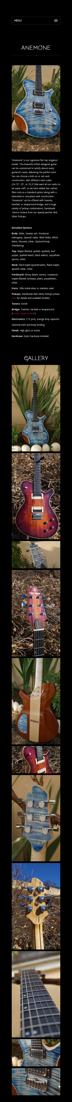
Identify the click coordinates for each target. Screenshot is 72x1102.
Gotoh (15, 313)
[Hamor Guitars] (36, 7)
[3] (36, 818)
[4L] (36, 906)
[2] (36, 408)
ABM (32, 313)
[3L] (36, 759)
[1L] (36, 613)
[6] (36, 1081)
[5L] (36, 496)
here (14, 298)
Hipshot (24, 313)
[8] (36, 554)
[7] (36, 1052)
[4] (36, 701)
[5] (36, 994)
